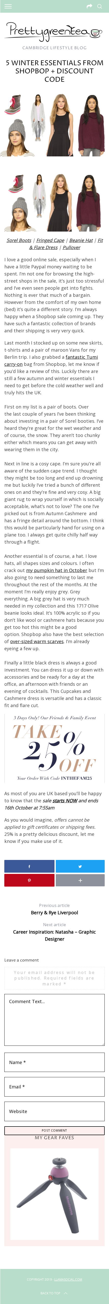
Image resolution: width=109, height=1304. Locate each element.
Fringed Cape (50, 240)
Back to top (50, 1293)
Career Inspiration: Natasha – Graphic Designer (54, 932)
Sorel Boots (19, 240)
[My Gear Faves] (54, 1194)
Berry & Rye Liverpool (54, 909)
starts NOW (64, 800)
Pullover (71, 247)
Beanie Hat (81, 240)
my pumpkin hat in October (56, 570)
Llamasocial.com (68, 1279)
